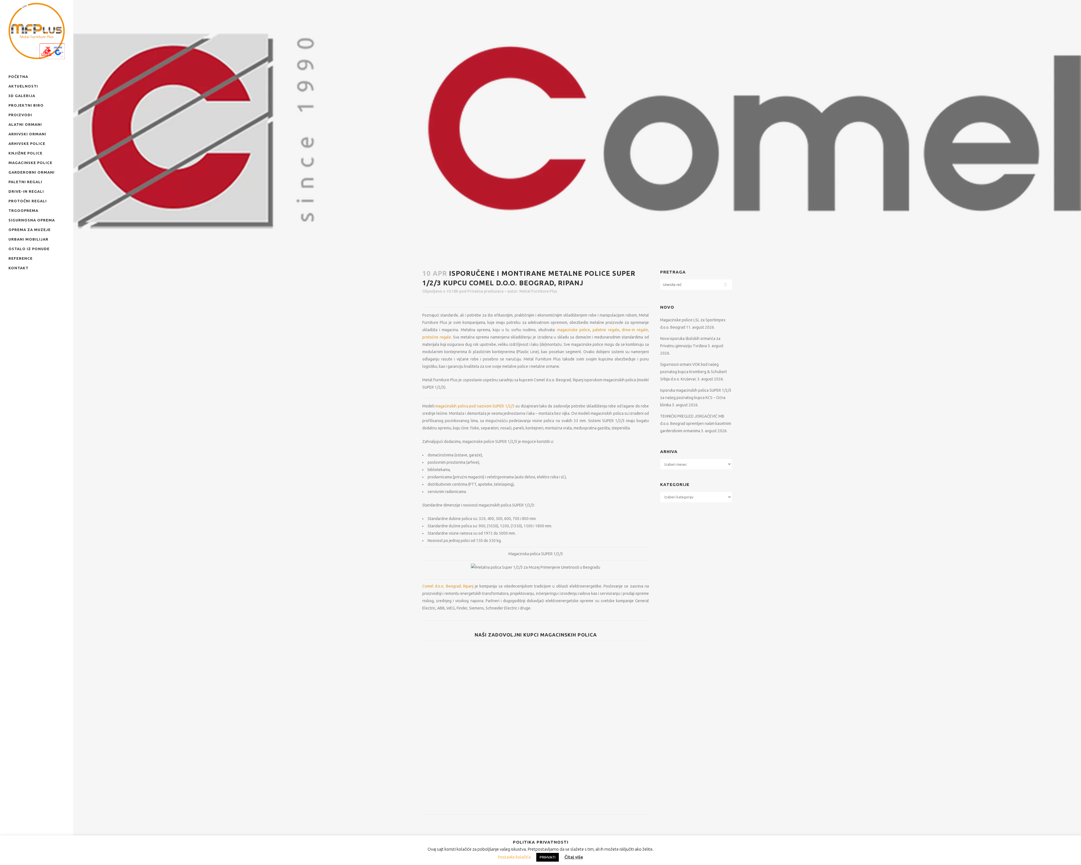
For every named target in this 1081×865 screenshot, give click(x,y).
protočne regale (436, 337)
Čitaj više (573, 857)
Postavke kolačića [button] (514, 857)
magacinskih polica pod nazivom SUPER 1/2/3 (474, 406)
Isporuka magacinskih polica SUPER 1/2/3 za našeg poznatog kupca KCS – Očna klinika (695, 397)
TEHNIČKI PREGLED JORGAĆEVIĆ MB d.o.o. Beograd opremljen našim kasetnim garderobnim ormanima (695, 423)
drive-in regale (635, 330)
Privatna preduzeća (485, 291)
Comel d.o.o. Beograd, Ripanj (448, 586)
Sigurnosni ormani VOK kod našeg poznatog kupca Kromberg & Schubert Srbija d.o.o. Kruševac (693, 371)
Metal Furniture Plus (538, 291)
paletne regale (606, 330)
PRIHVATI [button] (547, 857)
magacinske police (573, 330)
